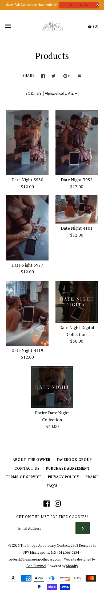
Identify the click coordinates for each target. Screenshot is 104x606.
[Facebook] (46, 503)
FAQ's (52, 485)
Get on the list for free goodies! (52, 517)
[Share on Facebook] (43, 76)
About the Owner (31, 459)
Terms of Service (24, 477)
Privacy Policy (63, 477)
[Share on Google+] (66, 76)
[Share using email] (80, 76)
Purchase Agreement (68, 468)
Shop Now (79, 5)
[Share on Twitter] (53, 76)
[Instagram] (58, 503)
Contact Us (27, 468)
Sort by (34, 93)
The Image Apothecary (37, 545)
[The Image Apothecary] (52, 26)
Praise (92, 477)
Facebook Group (74, 459)
